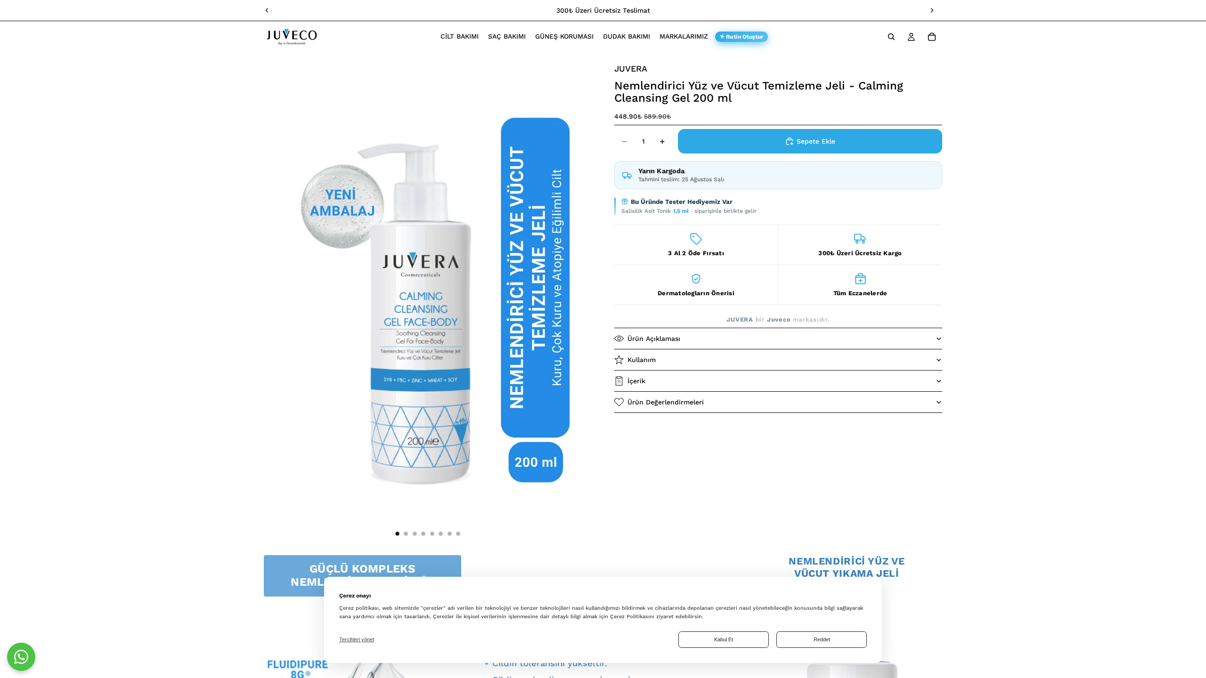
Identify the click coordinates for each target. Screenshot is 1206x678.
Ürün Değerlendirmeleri (665, 402)
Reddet (822, 639)
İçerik (636, 381)
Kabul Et (723, 639)
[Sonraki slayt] (931, 10)
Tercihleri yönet (356, 639)
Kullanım (641, 359)
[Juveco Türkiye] (21, 657)
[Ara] (891, 36)
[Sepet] (931, 36)
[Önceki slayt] (267, 10)
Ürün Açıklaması (653, 338)
